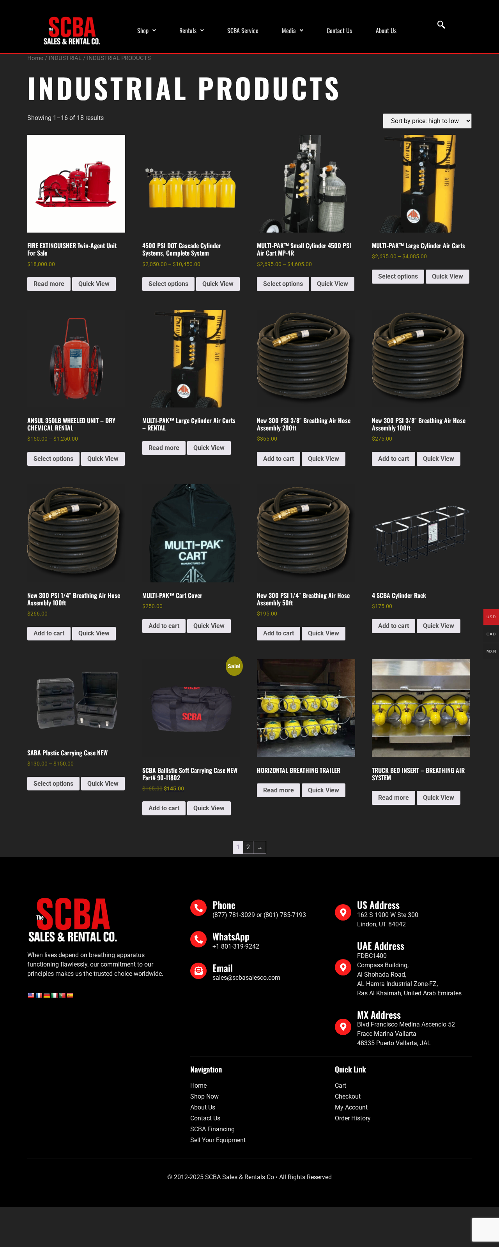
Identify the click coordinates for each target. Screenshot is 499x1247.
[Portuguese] (61, 995)
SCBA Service (242, 30)
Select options (168, 283)
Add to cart (278, 458)
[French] (38, 995)
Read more (49, 283)
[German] (46, 995)
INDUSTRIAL (65, 58)
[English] (30, 995)
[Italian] (54, 995)
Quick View (94, 283)
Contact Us (339, 30)
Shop (143, 30)
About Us (386, 30)
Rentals (187, 30)
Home (35, 58)
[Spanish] (69, 995)
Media (289, 30)
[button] (147, 30)
